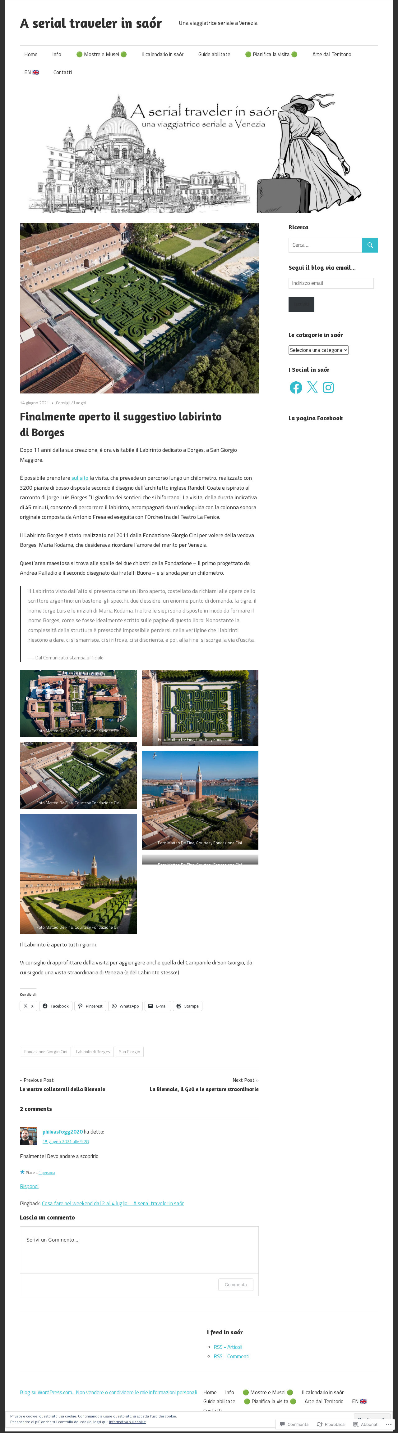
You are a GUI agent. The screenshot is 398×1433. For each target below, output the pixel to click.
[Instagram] (328, 387)
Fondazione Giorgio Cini (45, 1052)
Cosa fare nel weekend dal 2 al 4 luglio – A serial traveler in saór (113, 1203)
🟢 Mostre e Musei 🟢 (101, 54)
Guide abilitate (214, 54)
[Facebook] (296, 387)
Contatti (62, 72)
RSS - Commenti (231, 1356)
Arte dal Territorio (331, 54)
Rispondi (29, 1186)
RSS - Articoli (228, 1347)
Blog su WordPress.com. (46, 1392)
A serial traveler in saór (91, 23)
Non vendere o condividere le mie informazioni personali (136, 1392)
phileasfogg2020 (63, 1132)
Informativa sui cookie (127, 1422)
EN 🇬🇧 (31, 72)
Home (31, 54)
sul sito (80, 478)
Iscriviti (301, 304)
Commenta (236, 1284)
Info (56, 54)
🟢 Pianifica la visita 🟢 (271, 54)
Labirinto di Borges (93, 1052)
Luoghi (80, 402)
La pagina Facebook (316, 418)
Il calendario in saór (162, 54)
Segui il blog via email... (322, 267)
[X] (312, 387)
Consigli (63, 402)
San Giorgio (129, 1052)
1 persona (47, 1172)
